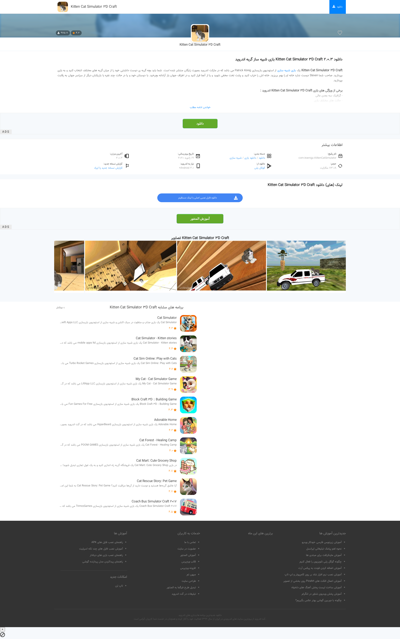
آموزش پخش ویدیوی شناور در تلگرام (322, 594)
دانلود (200, 123)
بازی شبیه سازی (286, 70)
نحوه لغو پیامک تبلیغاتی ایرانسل (324, 549)
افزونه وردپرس (188, 568)
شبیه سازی (236, 158)
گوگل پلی (259, 168)
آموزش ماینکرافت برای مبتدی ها (324, 555)
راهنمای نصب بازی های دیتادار (106, 555)
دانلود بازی (250, 158)
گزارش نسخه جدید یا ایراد (108, 168)
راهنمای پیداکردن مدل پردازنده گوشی (102, 562)
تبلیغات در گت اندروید (184, 594)
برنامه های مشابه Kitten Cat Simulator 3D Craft (146, 307)
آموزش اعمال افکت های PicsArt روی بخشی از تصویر (312, 581)
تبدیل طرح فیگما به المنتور (181, 587)
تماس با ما (190, 542)
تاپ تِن (119, 586)
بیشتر (59, 307)
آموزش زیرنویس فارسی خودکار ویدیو (322, 542)
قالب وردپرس (188, 562)
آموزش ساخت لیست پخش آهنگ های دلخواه (316, 587)
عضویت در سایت (187, 549)
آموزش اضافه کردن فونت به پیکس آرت (320, 568)
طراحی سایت (189, 581)
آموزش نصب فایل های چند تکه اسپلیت (101, 549)
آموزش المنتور (200, 218)
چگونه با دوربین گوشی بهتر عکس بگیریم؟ (318, 600)
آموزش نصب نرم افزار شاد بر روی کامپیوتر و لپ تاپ (313, 575)
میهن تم (191, 575)
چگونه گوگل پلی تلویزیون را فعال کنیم (321, 562)
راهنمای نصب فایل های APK (107, 542)
